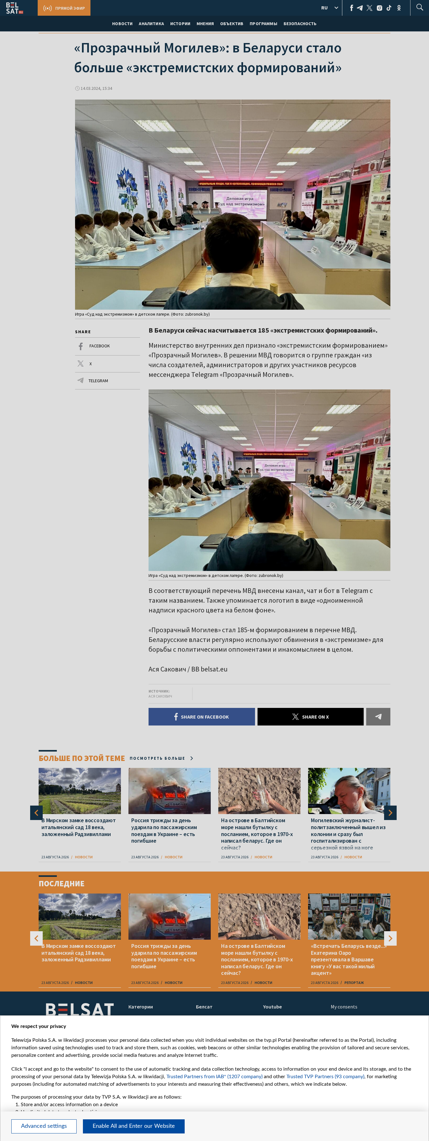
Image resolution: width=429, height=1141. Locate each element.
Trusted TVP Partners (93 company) (325, 1076)
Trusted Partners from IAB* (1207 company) (214, 1076)
